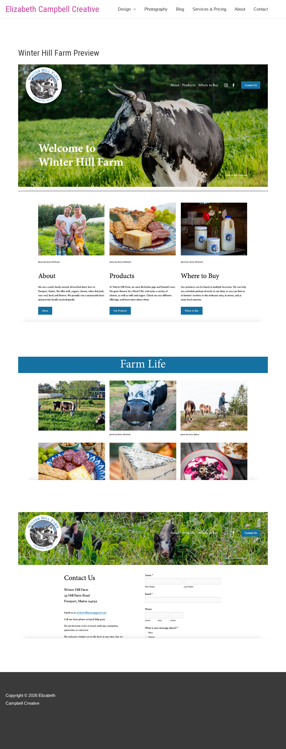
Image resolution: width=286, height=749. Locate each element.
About (240, 9)
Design (124, 9)
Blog (180, 9)
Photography (156, 9)
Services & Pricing (209, 9)
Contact (261, 9)
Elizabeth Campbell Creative (52, 9)
